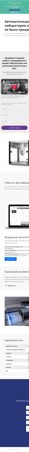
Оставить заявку (14, 127)
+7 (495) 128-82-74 (14, 10)
